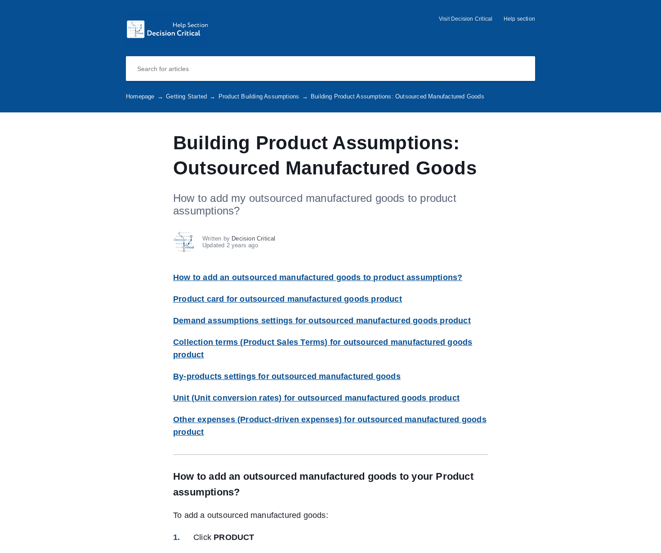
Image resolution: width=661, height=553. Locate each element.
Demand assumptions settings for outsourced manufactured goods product (322, 320)
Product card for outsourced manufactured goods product (287, 298)
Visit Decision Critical (466, 19)
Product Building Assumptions (263, 96)
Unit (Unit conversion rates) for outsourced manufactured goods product (316, 397)
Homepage (144, 96)
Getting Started (190, 96)
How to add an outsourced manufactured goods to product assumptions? (317, 277)
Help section (519, 19)
